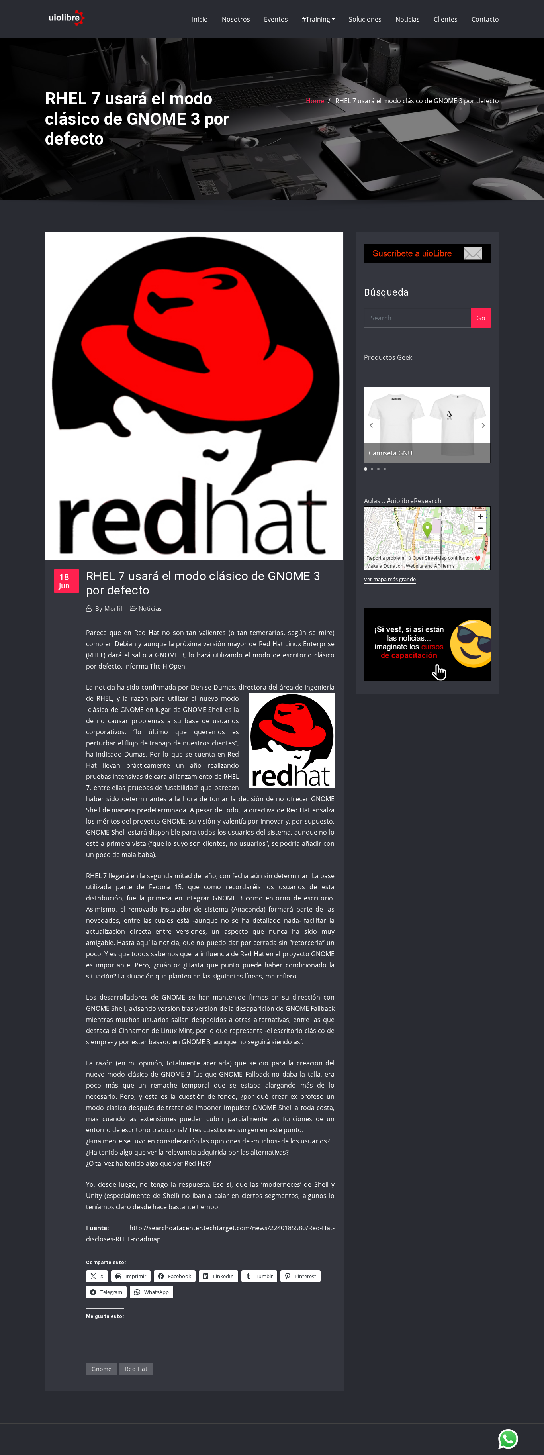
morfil (108, 608)
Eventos (276, 19)
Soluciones (365, 19)
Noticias (407, 19)
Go (480, 318)
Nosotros (236, 19)
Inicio (200, 19)
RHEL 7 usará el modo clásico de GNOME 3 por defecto (417, 100)
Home (315, 100)
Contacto (485, 19)
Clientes (446, 19)
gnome (102, 1369)
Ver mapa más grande (390, 579)
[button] (483, 425)
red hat (136, 1369)
